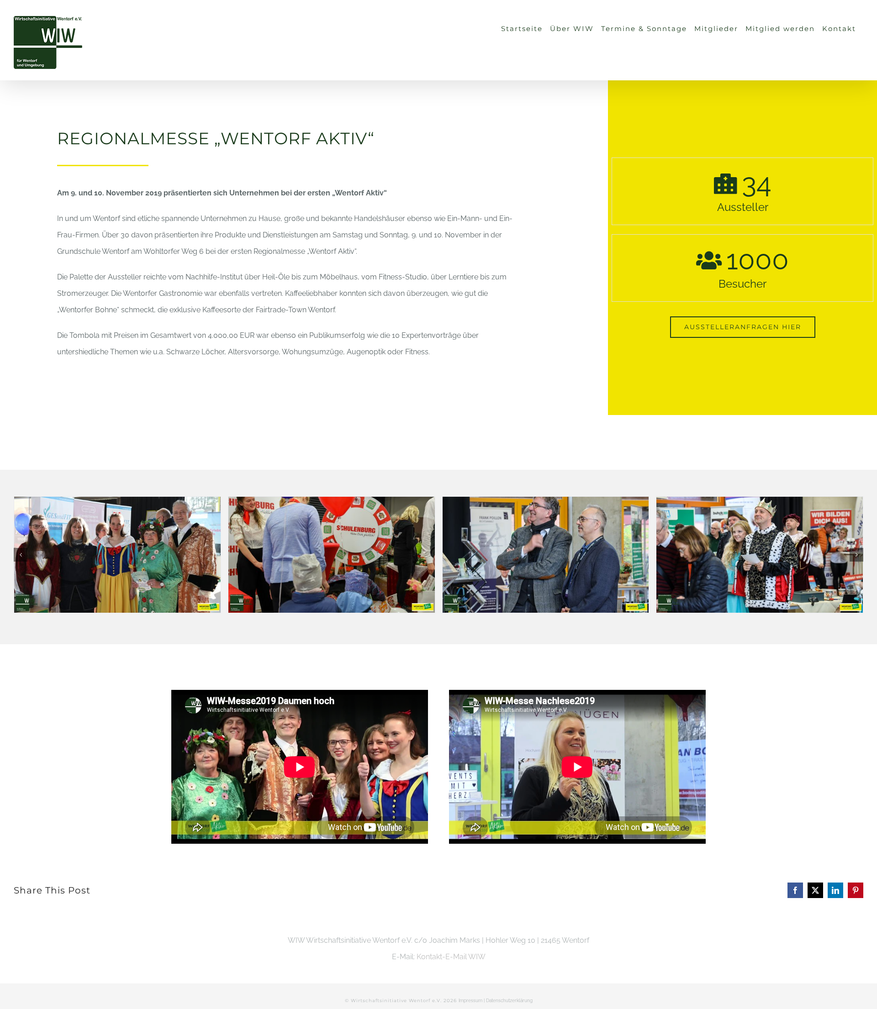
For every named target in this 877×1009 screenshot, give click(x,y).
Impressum (470, 1000)
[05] (759, 555)
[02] (117, 555)
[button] (20, 555)
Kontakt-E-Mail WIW (451, 956)
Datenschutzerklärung (509, 1000)
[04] (546, 555)
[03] (331, 555)
